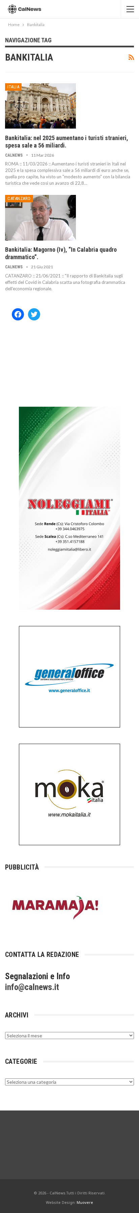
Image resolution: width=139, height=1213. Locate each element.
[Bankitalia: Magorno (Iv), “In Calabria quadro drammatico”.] (40, 217)
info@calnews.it (32, 987)
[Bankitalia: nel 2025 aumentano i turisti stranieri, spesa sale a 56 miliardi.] (40, 106)
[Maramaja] (55, 907)
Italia (13, 86)
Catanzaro (19, 198)
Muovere (85, 1202)
